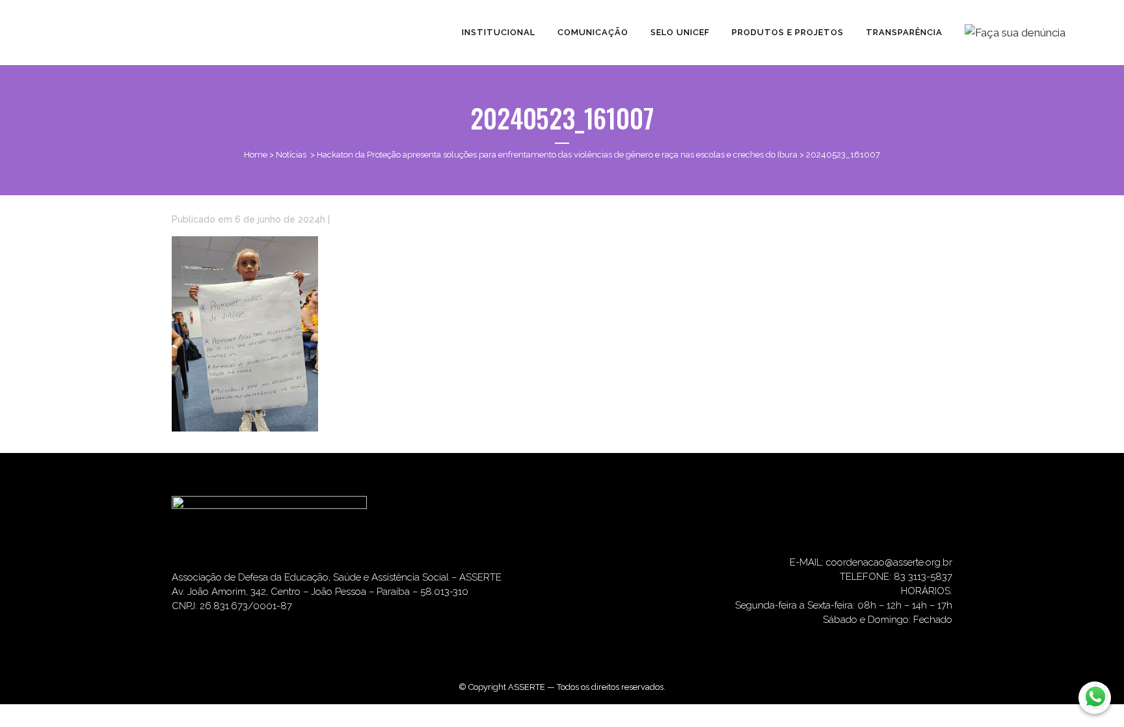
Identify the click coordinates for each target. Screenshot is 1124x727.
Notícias (291, 154)
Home (255, 154)
